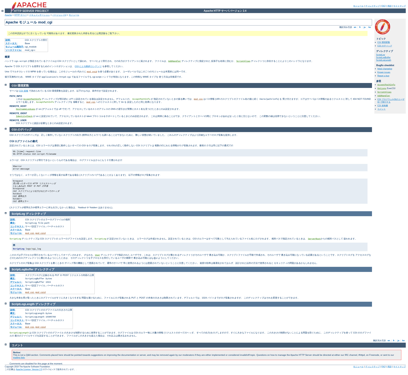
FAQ (384, 6)
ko (370, 27)
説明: (8, 40)
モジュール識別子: (14, 46)
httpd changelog (384, 69)
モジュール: (16, 233)
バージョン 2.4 (59, 15)
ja (364, 27)
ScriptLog (380, 55)
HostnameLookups (25, 109)
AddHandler (174, 61)
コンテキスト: (17, 226)
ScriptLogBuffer (383, 57)
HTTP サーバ (20, 15)
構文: (12, 223)
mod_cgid (92, 71)
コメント (381, 109)
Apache (8, 15)
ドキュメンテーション (39, 15)
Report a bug (383, 76)
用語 (389, 6)
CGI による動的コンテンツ (88, 66)
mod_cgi (198, 99)
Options (381, 88)
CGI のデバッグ (384, 46)
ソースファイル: (13, 50)
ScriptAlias (243, 61)
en (355, 27)
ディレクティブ (372, 6)
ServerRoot (314, 239)
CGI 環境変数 (383, 42)
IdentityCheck (24, 116)
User (97, 255)
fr (360, 27)
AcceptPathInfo (386, 85)
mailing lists (19, 357)
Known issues (383, 72)
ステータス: (11, 43)
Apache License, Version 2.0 (29, 369)
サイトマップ (399, 6)
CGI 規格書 (382, 105)
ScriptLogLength (383, 60)
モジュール (358, 6)
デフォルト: (16, 282)
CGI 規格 (23, 91)
